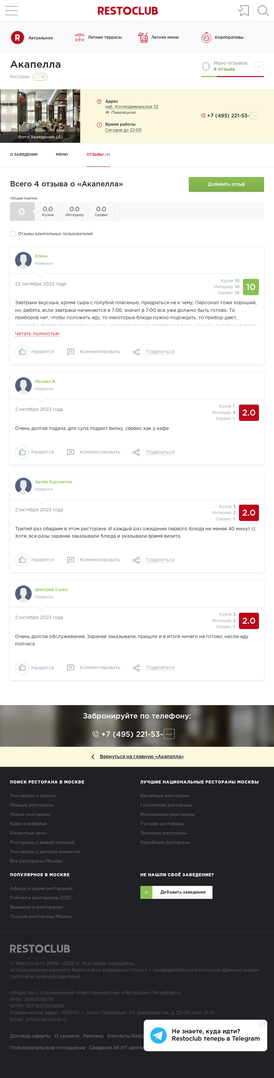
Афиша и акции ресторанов (41, 889)
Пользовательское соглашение (47, 1048)
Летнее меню (165, 37)
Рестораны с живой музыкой (42, 843)
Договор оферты (30, 1036)
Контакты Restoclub (131, 1036)
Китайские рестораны (165, 796)
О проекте (66, 1036)
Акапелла (35, 64)
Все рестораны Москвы (36, 861)
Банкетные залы (28, 833)
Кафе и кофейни (28, 824)
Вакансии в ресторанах (36, 907)
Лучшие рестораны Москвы (41, 917)
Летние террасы (105, 37)
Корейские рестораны (165, 843)
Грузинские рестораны (166, 805)
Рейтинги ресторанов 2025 (40, 898)
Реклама (93, 1036)
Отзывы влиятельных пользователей (55, 234)
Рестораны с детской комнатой (45, 852)
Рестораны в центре (33, 796)
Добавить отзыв (226, 184)
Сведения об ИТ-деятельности (125, 1048)
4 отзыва (224, 69)
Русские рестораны (162, 824)
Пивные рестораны (31, 805)
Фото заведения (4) (40, 137)
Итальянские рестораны (167, 815)
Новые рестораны (30, 815)
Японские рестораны (163, 833)
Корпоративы (229, 37)
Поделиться (160, 352)
